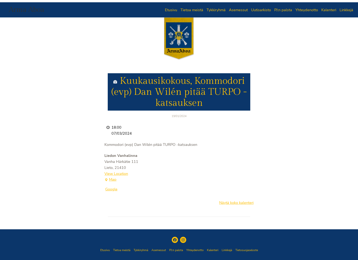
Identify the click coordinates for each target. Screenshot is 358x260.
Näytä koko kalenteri (236, 202)
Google (111, 189)
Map (110, 180)
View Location (116, 173)
